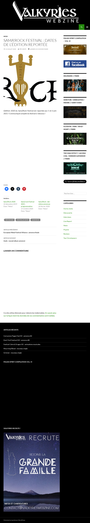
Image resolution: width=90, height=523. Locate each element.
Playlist (66, 230)
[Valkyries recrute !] (32, 472)
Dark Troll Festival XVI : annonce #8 (17, 340)
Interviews (67, 217)
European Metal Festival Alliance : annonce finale (21, 231)
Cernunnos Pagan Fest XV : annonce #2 (18, 336)
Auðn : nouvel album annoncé (14, 239)
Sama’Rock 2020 (9, 202)
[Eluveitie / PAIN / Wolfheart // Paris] (75, 139)
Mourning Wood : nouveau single (16, 349)
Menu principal (87, 27)
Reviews (66, 234)
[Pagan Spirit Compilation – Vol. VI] (75, 49)
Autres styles (68, 209)
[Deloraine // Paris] (75, 85)
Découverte (68, 213)
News (6, 36)
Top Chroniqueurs (70, 238)
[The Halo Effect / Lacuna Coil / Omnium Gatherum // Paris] (75, 168)
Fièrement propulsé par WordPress (14, 520)
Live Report (68, 221)
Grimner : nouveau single (13, 353)
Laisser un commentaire (39, 49)
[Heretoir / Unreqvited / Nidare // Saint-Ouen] (75, 112)
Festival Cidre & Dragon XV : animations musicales (22, 344)
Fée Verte (22, 49)
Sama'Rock (35, 220)
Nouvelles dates (23, 220)
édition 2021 (10, 220)
